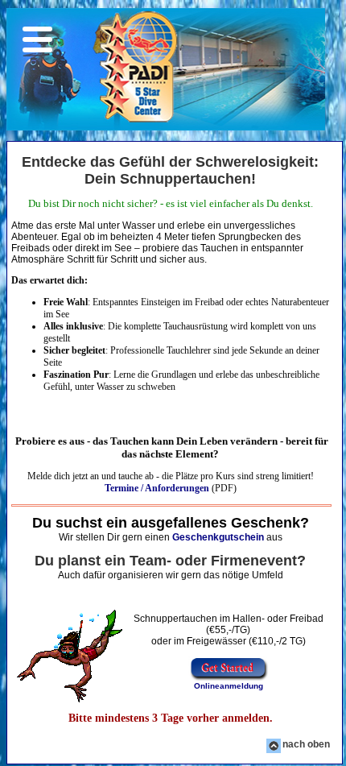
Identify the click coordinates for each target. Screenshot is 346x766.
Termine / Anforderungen (157, 488)
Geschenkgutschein (218, 537)
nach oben (306, 744)
